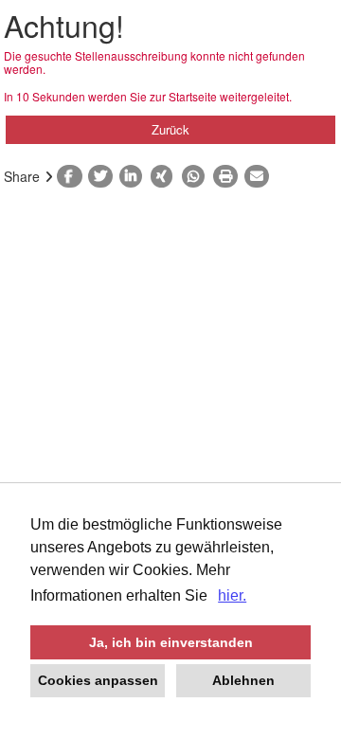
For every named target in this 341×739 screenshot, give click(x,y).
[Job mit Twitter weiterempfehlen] (103, 176)
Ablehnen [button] (243, 680)
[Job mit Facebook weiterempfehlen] (72, 176)
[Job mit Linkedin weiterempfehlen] (135, 176)
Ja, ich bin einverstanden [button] (171, 642)
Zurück (170, 129)
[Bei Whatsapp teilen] (197, 176)
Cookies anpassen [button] (98, 680)
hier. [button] (232, 595)
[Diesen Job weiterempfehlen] (260, 176)
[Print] (228, 176)
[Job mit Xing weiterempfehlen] (166, 176)
